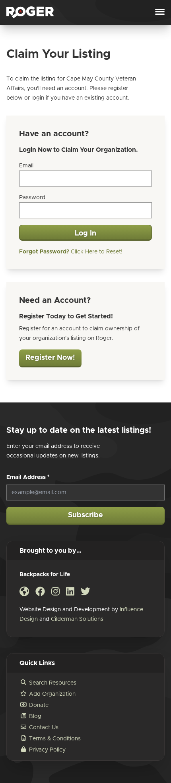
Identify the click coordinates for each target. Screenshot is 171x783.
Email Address (28, 477)
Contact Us (43, 727)
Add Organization (52, 694)
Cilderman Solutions (77, 619)
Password (32, 197)
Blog (35, 716)
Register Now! (50, 357)
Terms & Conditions (55, 739)
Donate (39, 705)
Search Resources (52, 683)
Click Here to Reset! (70, 252)
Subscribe (85, 515)
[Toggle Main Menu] (160, 12)
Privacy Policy (47, 750)
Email (26, 166)
